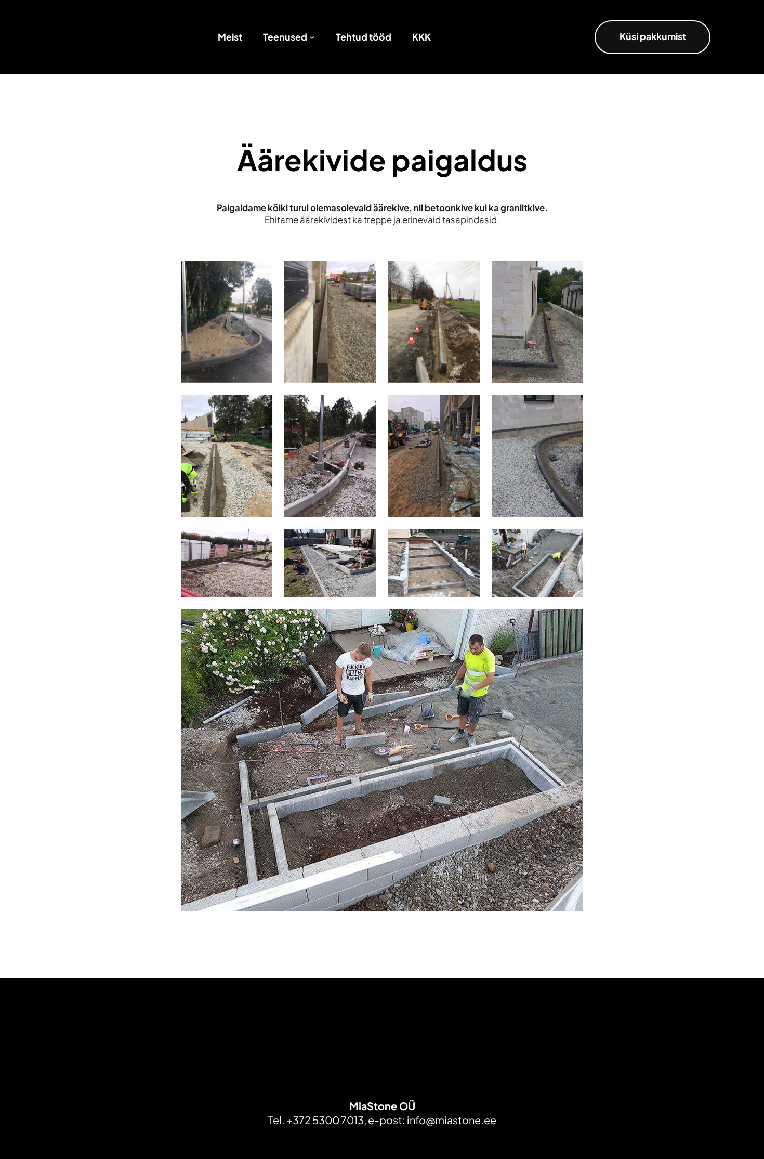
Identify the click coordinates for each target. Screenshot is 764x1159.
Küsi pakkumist (653, 36)
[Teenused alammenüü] (312, 37)
